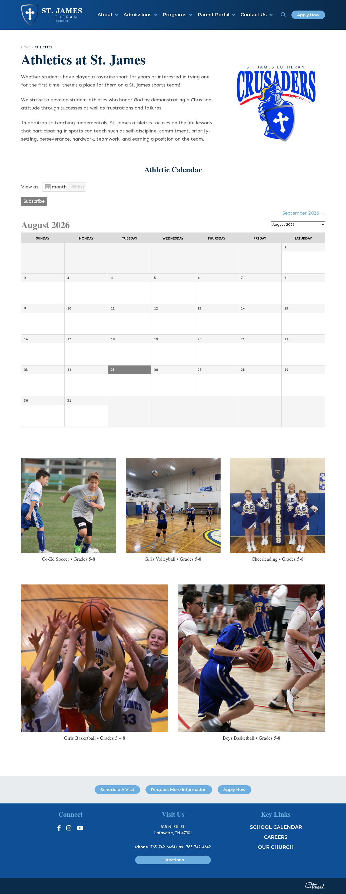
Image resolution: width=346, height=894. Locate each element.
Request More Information (179, 789)
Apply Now (308, 14)
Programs (175, 14)
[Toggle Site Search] (283, 15)
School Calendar (276, 827)
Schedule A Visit (117, 789)
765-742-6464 (162, 847)
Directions (173, 859)
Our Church (276, 847)
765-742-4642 (198, 847)
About (105, 14)
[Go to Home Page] (51, 14)
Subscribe (34, 201)
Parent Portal (213, 14)
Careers (276, 837)
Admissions (138, 14)
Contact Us (254, 14)
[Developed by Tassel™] (315, 886)
